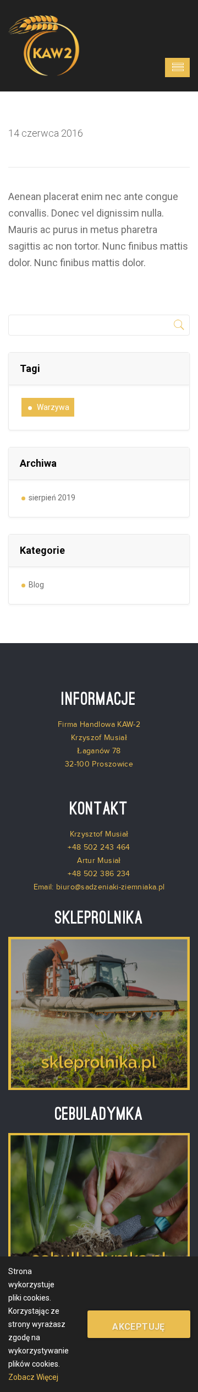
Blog (36, 584)
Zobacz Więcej (33, 1377)
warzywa (53, 407)
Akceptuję (138, 1326)
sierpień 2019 (52, 497)
